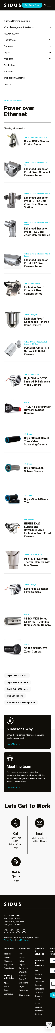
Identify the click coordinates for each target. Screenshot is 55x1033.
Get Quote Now (32, 5)
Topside (7, 954)
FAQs (21, 954)
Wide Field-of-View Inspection (21, 702)
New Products (11, 33)
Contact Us (8, 994)
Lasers (7, 84)
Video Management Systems (19, 27)
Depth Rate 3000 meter (18, 682)
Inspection (8, 965)
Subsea (7, 957)
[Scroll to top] (49, 1025)
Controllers (9, 65)
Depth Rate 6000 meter (18, 689)
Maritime (8, 961)
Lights (7, 52)
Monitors (8, 58)
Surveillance (9, 968)
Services (8, 71)
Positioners (10, 40)
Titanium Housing (15, 696)
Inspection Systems (14, 77)
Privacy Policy (9, 940)
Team (6, 990)
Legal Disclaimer (23, 940)
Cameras (8, 46)
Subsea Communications (17, 21)
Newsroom (24, 995)
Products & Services (13, 100)
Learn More (12, 744)
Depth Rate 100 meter (17, 676)
